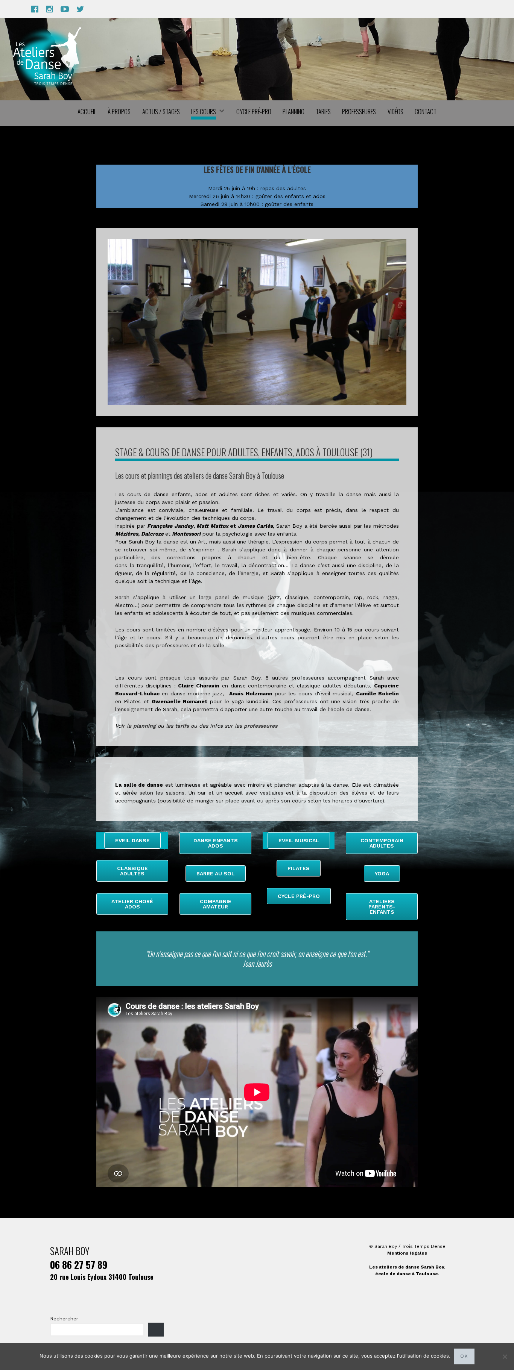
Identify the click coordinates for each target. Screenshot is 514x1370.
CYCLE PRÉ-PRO (253, 111)
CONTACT (425, 111)
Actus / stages (161, 111)
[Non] (504, 1356)
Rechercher (64, 1319)
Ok (464, 1356)
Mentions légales (407, 1253)
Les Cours (203, 111)
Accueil (87, 111)
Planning (293, 111)
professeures (260, 726)
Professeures (359, 111)
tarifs (182, 726)
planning (144, 726)
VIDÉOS (395, 111)
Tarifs (323, 111)
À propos (119, 111)
